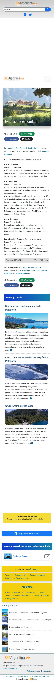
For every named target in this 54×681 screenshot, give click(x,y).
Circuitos (8, 578)
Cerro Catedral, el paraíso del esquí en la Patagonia (26, 359)
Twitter (28, 139)
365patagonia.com (23, 273)
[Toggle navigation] (47, 78)
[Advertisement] (27, 46)
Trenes (7, 575)
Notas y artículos (22, 578)
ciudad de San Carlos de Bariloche (21, 148)
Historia (17, 593)
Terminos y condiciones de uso (17, 676)
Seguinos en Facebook (29, 533)
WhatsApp (27, 134)
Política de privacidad (40, 676)
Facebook (12, 139)
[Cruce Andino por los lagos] (32, 443)
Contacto (47, 671)
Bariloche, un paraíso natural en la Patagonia (23, 308)
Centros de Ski (20, 575)
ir (46, 556)
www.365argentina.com (13, 668)
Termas (42, 593)
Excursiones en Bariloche (22, 121)
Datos (7, 593)
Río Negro (26, 270)
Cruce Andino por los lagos (19, 406)
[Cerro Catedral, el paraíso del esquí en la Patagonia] (31, 398)
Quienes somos (33, 671)
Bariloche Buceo (20, 556)
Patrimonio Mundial (41, 596)
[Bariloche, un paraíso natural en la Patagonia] (11, 350)
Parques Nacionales (37, 575)
